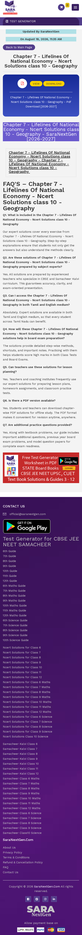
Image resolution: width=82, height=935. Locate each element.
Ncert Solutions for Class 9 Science (27, 731)
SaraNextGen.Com (47, 886)
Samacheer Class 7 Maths (21, 783)
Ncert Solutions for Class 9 (22, 662)
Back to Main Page (19, 47)
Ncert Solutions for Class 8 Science (27, 726)
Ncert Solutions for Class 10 (22, 667)
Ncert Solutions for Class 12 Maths (27, 712)
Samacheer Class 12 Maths (21, 808)
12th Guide (10, 581)
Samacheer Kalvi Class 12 (21, 773)
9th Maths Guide (14, 600)
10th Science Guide (16, 640)
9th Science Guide (15, 635)
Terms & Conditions (16, 857)
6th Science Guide (15, 620)
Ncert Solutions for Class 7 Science (27, 721)
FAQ (5, 867)
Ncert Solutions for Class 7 (22, 652)
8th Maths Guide (14, 595)
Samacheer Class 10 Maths (22, 798)
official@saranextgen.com (28, 514)
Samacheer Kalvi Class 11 (20, 768)
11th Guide (10, 576)
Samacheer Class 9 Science (22, 828)
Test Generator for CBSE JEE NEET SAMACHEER (41, 542)
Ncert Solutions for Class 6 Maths (26, 682)
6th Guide (9, 551)
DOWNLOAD (54, 83)
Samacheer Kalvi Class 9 (20, 758)
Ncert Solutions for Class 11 (22, 672)
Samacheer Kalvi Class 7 (20, 749)
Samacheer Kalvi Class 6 (20, 744)
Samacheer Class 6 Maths (21, 778)
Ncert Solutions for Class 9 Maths (26, 697)
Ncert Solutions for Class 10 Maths (27, 702)
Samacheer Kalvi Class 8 (20, 754)
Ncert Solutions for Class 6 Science (27, 716)
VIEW (36, 83)
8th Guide (9, 561)
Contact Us (10, 872)
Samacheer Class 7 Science (22, 818)
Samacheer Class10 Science (22, 833)
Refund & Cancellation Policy (23, 862)
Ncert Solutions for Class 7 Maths (26, 687)
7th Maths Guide (14, 590)
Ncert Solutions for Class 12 (22, 677)
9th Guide (9, 566)
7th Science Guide (15, 625)
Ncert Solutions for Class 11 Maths (27, 707)
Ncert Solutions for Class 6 (22, 647)
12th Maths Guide (15, 615)
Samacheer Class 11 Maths (21, 803)
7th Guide (9, 556)
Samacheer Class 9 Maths (21, 793)
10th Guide (10, 571)
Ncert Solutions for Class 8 (22, 657)
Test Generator (23, 21)
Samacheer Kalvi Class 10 (21, 763)
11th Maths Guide (14, 610)
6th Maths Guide (14, 585)
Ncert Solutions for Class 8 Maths (26, 692)
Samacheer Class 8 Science (22, 823)
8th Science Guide (15, 630)
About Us (9, 847)
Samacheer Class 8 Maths (21, 788)
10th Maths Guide (15, 605)
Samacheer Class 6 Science (22, 813)
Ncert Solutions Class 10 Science (25, 736)
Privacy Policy (12, 852)
